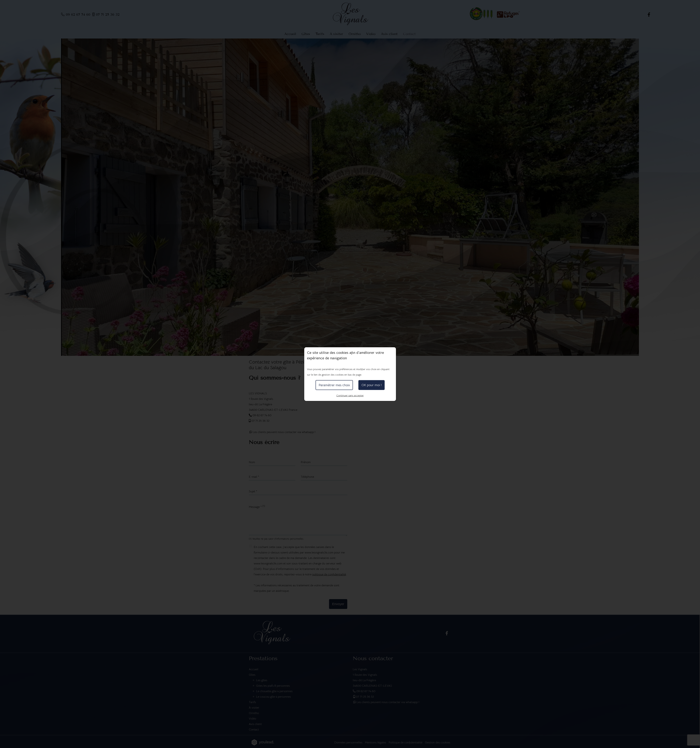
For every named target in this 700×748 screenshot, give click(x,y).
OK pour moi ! (371, 385)
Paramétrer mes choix (334, 385)
